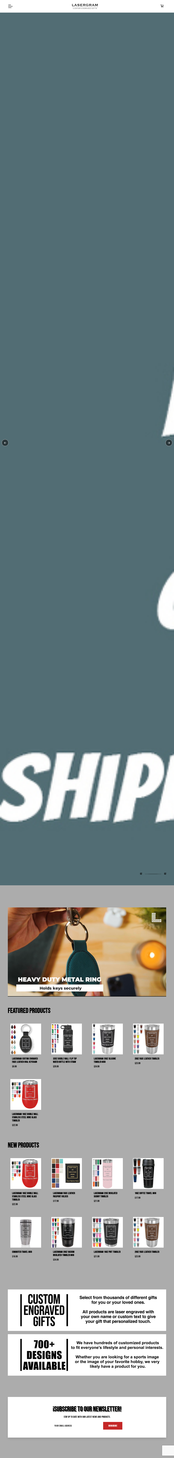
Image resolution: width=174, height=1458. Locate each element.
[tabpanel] (87, 729)
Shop (15, 744)
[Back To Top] (164, 1448)
